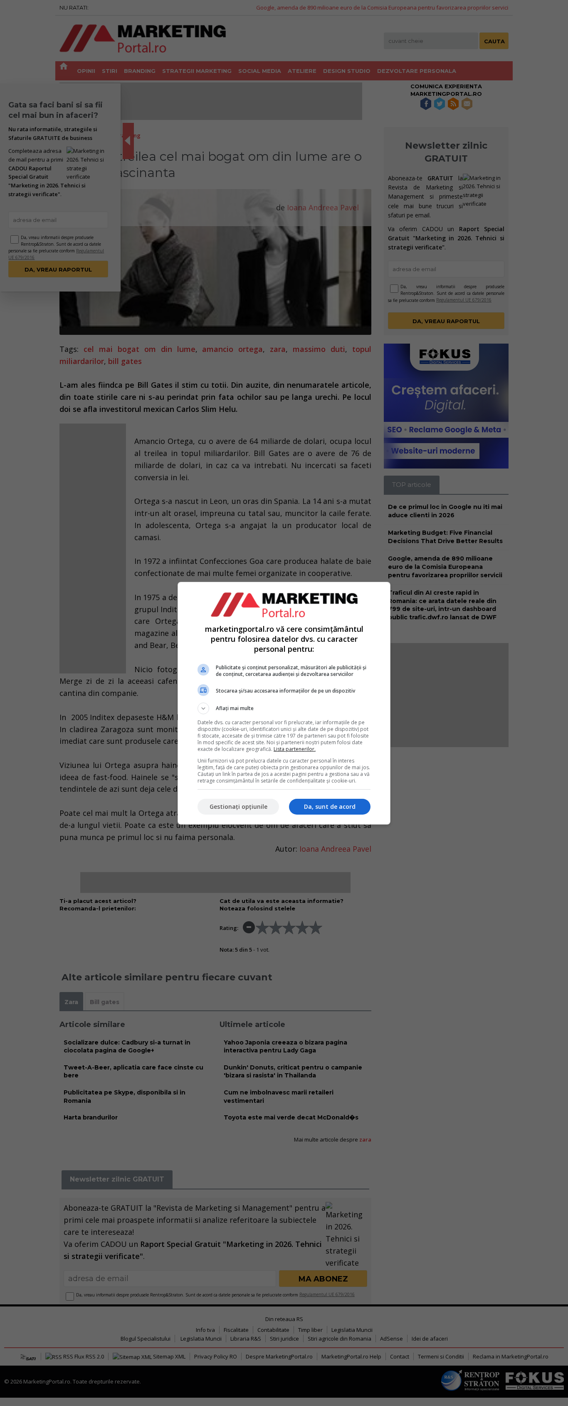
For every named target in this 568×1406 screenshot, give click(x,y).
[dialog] (284, 703)
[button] (284, 708)
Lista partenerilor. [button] (295, 749)
